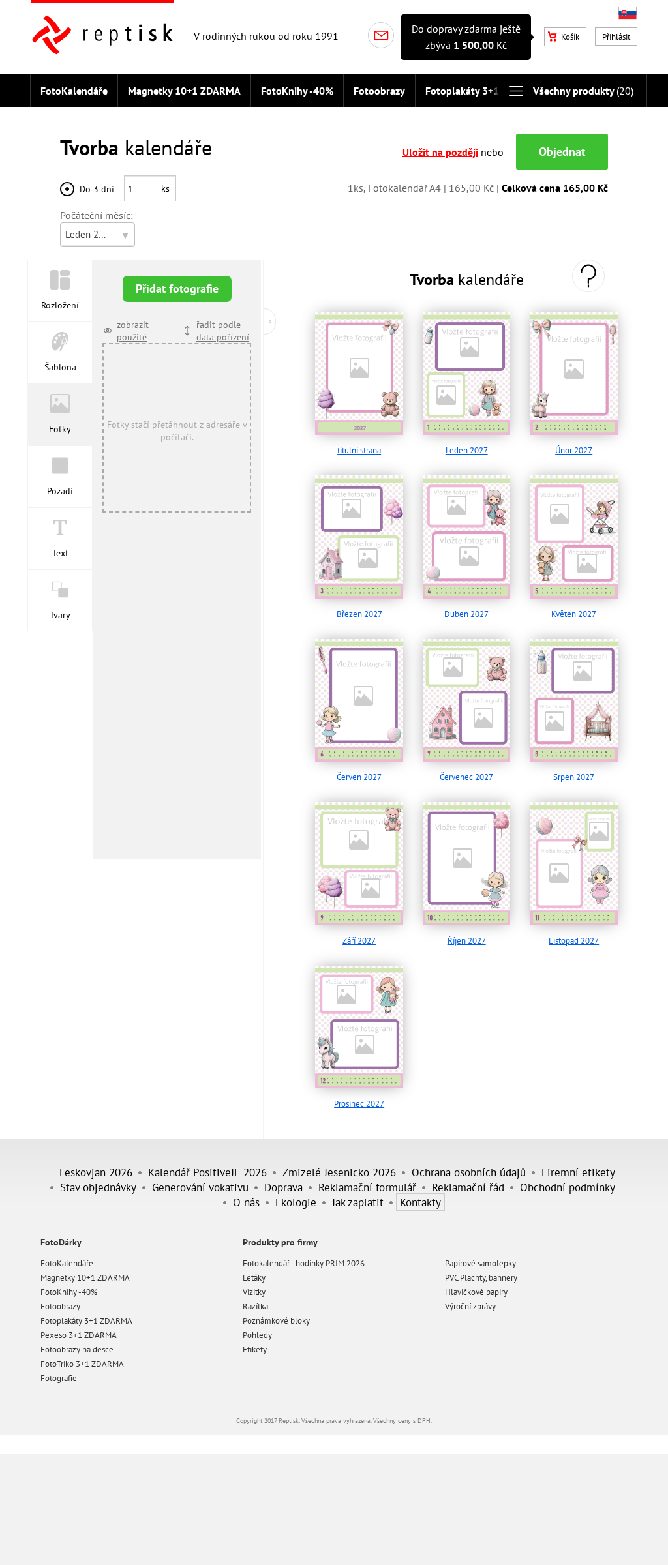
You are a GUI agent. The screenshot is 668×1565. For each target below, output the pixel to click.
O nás (246, 1202)
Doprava (283, 1187)
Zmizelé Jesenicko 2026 (339, 1172)
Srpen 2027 (573, 776)
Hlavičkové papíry (476, 1292)
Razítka (255, 1306)
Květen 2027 (573, 613)
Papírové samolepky (480, 1263)
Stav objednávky (98, 1187)
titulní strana (359, 450)
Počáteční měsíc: (96, 215)
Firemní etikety (578, 1172)
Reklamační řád (468, 1187)
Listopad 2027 (574, 940)
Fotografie (58, 1378)
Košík (570, 36)
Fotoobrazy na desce (77, 1349)
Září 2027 (359, 940)
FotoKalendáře (74, 90)
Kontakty (420, 1202)
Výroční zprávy (470, 1306)
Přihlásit (616, 36)
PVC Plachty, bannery (481, 1277)
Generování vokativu (200, 1187)
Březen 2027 (359, 613)
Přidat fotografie (177, 288)
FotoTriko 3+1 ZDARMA (82, 1363)
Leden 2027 (467, 450)
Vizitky (254, 1292)
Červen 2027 (359, 776)
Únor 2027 (573, 450)
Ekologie (295, 1202)
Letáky (254, 1277)
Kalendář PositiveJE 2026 (207, 1172)
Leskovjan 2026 (95, 1172)
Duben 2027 (466, 613)
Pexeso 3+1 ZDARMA (78, 1335)
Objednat (562, 151)
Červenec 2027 (466, 776)
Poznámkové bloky (276, 1320)
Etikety (255, 1349)
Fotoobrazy (379, 90)
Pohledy (257, 1335)
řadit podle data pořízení (222, 330)
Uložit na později (440, 151)
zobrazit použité (133, 330)
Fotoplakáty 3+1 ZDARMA (483, 90)
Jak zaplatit (358, 1202)
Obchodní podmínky (567, 1187)
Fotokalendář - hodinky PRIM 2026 (304, 1263)
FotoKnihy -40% (297, 90)
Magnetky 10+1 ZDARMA (184, 90)
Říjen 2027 (467, 940)
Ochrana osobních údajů (469, 1172)
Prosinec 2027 (359, 1103)
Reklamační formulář (367, 1187)
